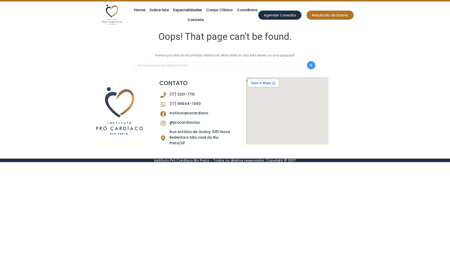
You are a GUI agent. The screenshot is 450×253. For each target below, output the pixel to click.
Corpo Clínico (219, 10)
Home (139, 10)
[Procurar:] (220, 65)
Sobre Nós (159, 10)
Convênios (247, 10)
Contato (196, 19)
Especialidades (187, 10)
